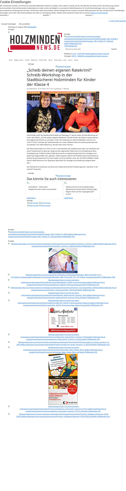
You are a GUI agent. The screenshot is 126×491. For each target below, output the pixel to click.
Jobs (65, 60)
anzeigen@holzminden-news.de (96, 56)
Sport (50, 60)
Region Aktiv (18, 60)
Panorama (58, 60)
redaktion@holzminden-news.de (97, 54)
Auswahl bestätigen (8, 24)
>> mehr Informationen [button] (117, 21)
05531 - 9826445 (78, 56)
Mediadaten (32, 27)
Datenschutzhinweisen (99, 13)
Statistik (46, 15)
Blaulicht (34, 60)
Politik (27, 60)
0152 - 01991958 (78, 54)
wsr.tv (70, 60)
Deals (76, 60)
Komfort (89, 15)
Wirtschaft (43, 60)
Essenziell (3, 15)
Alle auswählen (24, 24)
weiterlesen (31, 198)
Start (11, 60)
